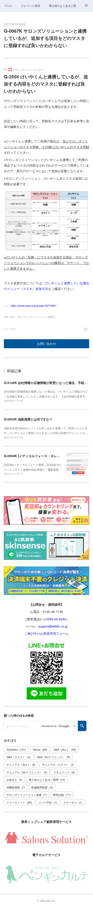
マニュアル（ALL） (20, 764)
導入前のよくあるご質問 (62, 5)
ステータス (72, 802)
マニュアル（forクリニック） (26, 772)
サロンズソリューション (28, 69)
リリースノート (19, 802)
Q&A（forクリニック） (53, 757)
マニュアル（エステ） (58, 764)
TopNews (16, 749)
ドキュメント (64, 772)
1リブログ (10, 329)
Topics (40, 749)
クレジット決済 (30, 5)
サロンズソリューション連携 (26, 795)
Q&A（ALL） (64, 749)
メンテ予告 (47, 802)
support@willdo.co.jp (53, 626)
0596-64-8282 (56, 619)
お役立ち (14, 780)
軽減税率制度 (42, 787)
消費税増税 (15, 787)
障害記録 (62, 795)
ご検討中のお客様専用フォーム (46, 633)
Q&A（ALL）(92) (13, 316)
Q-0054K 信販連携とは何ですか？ (28, 419)
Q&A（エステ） (18, 757)
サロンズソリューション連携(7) (39, 316)
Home (8, 5)
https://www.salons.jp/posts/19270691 (34, 305)
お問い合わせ (46, 344)
